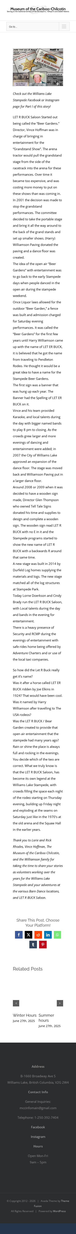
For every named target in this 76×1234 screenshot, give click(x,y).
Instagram (38, 1136)
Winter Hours (25, 1015)
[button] (16, 1003)
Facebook (38, 1127)
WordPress (59, 1211)
